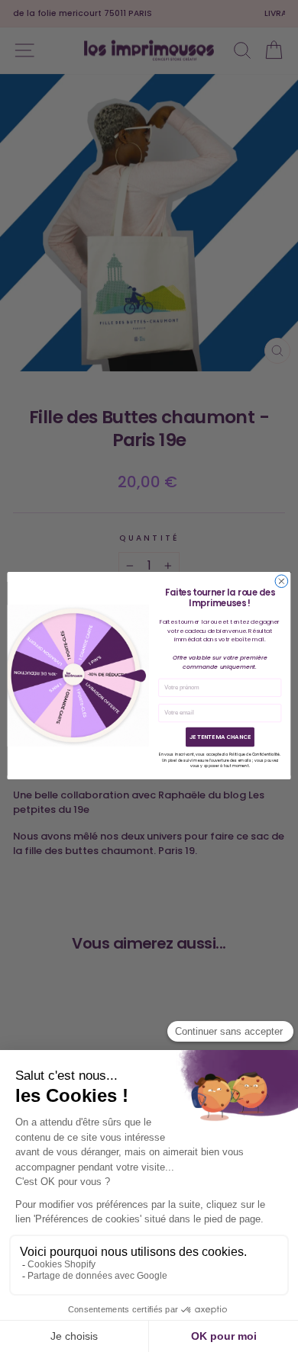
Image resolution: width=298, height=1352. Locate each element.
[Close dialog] (281, 581)
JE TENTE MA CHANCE (220, 737)
